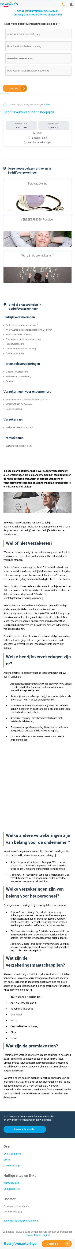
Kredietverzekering (15, 344)
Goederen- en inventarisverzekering (23, 339)
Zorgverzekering (14, 409)
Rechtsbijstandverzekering (19, 334)
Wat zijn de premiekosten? (19, 446)
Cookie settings (11, 1165)
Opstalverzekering (15, 353)
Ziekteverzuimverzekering (18, 376)
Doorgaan (13, 88)
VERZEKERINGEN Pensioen (19, 404)
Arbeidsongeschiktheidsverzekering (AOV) (27, 399)
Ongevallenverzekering (17, 371)
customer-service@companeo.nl (20, 1220)
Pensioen (10, 381)
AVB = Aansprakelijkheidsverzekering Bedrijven (29, 330)
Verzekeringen (15, 104)
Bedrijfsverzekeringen (33, 104)
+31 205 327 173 (12, 1212)
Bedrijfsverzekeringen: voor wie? (22, 325)
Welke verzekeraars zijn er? (19, 427)
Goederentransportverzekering (21, 348)
